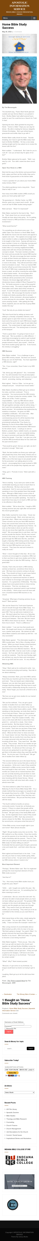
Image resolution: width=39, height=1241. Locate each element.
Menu (5, 18)
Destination (7, 994)
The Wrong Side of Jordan (27, 994)
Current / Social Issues (14, 1135)
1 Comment (18, 32)
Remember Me (11, 1028)
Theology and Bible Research (16, 1119)
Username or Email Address (14, 1022)
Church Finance (11, 1125)
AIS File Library (11, 1109)
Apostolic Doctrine (12, 1112)
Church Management (13, 1129)
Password (8, 1026)
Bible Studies (10, 1116)
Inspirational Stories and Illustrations (18, 1138)
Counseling (10, 1122)
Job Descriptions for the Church (17, 1132)
